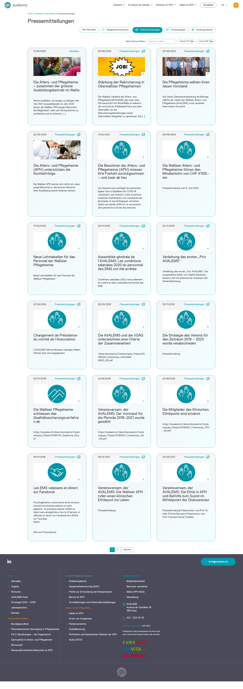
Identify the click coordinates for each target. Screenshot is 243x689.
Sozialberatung (77, 629)
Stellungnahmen (204, 30)
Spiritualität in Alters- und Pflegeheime (31, 640)
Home (30, 14)
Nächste (127, 550)
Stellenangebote (77, 581)
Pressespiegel (178, 30)
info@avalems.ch (218, 561)
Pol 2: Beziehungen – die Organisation (31, 634)
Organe (15, 587)
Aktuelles (49, 14)
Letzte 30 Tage (187, 41)
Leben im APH (186, 5)
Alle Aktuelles (89, 30)
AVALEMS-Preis (19, 597)
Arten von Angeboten (80, 619)
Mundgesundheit (20, 624)
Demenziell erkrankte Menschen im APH (32, 650)
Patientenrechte (77, 624)
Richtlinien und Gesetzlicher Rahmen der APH (93, 634)
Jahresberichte (19, 608)
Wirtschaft (17, 645)
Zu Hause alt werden (139, 5)
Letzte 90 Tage (206, 41)
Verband (117, 5)
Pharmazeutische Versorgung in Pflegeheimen (35, 629)
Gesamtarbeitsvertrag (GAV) (84, 587)
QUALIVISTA (75, 640)
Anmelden (208, 5)
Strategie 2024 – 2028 (23, 602)
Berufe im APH (76, 597)
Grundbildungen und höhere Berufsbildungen (92, 602)
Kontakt (15, 613)
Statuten (16, 592)
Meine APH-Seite (136, 592)
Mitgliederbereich (136, 581)
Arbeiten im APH (164, 5)
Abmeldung (132, 597)
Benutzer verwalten (137, 587)
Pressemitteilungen (150, 30)
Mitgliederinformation (118, 30)
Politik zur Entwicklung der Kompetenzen (90, 592)
